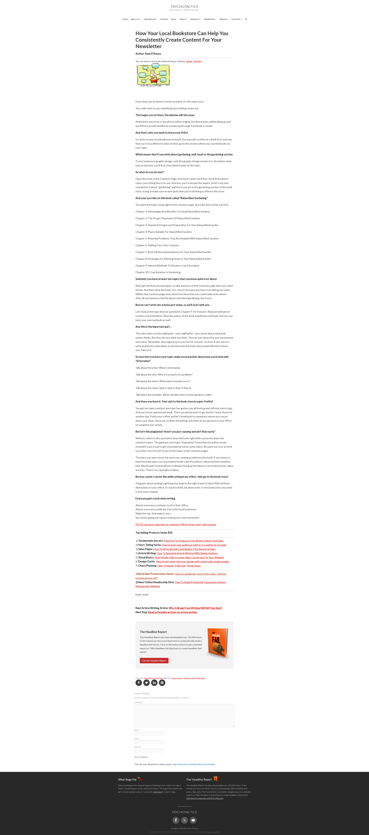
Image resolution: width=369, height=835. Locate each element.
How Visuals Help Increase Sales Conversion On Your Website (189, 557)
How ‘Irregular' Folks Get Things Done (179, 565)
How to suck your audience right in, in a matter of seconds (194, 544)
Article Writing (149, 678)
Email (137, 738)
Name (137, 730)
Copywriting (158, 678)
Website (137, 747)
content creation (176, 678)
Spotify (197, 61)
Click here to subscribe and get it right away (205, 798)
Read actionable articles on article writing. (172, 612)
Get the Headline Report (154, 660)
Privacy (195, 828)
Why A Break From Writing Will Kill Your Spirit (195, 608)
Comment (138, 702)
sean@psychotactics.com (181, 828)
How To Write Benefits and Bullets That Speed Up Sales (184, 549)
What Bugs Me (127, 779)
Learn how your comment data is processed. (193, 764)
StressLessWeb (213, 832)
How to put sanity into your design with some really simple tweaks (192, 561)
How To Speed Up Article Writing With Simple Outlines (187, 553)
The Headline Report (199, 779)
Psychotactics (184, 6)
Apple (189, 61)
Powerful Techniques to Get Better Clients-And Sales (194, 540)
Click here (157, 792)
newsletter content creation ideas (194, 678)
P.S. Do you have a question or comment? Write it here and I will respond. (175, 524)
